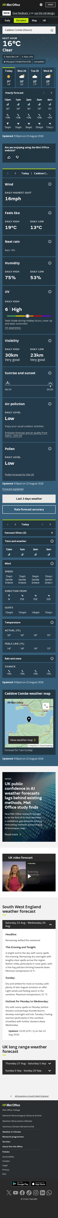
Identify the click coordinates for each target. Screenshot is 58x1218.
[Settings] (41, 4)
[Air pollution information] (49, 403)
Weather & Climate (11, 1132)
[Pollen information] (49, 448)
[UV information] (49, 291)
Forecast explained (12, 489)
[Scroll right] (51, 93)
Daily (7, 20)
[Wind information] (51, 563)
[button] (29, 720)
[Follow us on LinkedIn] (42, 1192)
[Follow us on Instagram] (35, 1192)
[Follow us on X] (8, 1192)
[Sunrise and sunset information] (49, 373)
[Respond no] (17, 157)
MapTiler (33, 746)
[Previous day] (8, 173)
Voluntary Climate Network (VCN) (18, 1126)
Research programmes (13, 1136)
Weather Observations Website (17, 1121)
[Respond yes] (9, 157)
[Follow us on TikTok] (29, 1192)
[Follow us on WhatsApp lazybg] (49, 1192)
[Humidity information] (49, 263)
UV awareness (13, 327)
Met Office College (11, 1110)
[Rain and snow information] (51, 658)
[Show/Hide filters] (52, 533)
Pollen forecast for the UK (19, 474)
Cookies (6, 1161)
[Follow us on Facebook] (22, 1192)
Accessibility (8, 1156)
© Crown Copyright (29, 1199)
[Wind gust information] (49, 184)
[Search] (50, 30)
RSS (4, 1174)
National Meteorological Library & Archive (22, 1115)
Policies (6, 1152)
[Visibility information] (49, 340)
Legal (5, 1165)
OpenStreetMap (46, 746)
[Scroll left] (44, 93)
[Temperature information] (51, 622)
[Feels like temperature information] (49, 212)
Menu (50, 5)
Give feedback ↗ (21, 13)
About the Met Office (12, 1146)
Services (6, 1141)
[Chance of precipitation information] (49, 241)
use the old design (44, 13)
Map (34, 20)
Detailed (21, 20)
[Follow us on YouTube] (15, 1192)
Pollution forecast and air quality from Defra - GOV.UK (26, 434)
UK (44, 20)
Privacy (5, 1169)
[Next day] (15, 173)
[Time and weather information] (51, 541)
